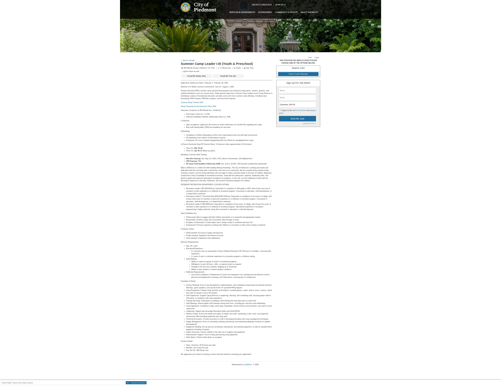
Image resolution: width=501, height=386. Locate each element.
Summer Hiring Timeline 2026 (192, 102)
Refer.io (313, 123)
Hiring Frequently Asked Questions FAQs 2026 (198, 106)
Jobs (310, 57)
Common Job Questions (138, 383)
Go (128, 383)
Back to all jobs (189, 60)
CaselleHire (247, 365)
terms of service (299, 110)
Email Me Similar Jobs (196, 76)
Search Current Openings (298, 74)
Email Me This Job (228, 76)
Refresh (266, 365)
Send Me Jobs (297, 118)
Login (317, 57)
